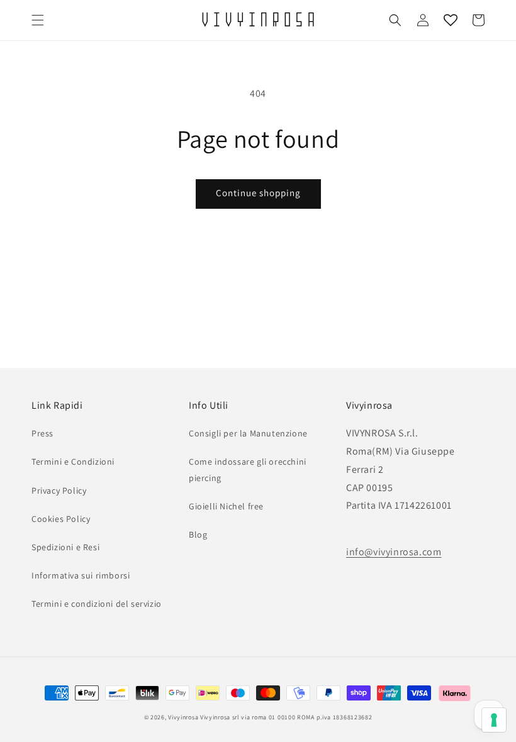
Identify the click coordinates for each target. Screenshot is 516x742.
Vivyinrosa (183, 717)
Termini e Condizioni (73, 461)
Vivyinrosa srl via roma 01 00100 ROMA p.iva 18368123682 (286, 717)
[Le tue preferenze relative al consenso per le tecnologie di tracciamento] (494, 720)
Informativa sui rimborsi (80, 575)
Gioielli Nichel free (226, 506)
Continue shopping (258, 193)
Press (42, 433)
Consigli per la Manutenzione (248, 433)
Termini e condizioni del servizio (96, 603)
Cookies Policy (60, 518)
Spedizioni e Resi (65, 547)
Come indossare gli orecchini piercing (247, 469)
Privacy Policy (58, 490)
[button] (38, 20)
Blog (198, 534)
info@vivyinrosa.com (393, 551)
